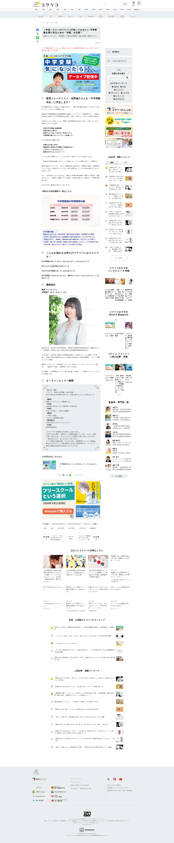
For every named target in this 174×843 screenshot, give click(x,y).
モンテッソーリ (119, 96)
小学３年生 (82, 528)
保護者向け (137, 9)
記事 (47, 22)
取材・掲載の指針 (127, 790)
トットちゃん (119, 90)
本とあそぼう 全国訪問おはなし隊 (81, 788)
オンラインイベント (74, 524)
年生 (86, 9)
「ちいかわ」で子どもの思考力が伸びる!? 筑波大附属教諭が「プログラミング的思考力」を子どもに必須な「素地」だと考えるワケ (57, 538)
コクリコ (119, 394)
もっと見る (119, 258)
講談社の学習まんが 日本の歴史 (80, 785)
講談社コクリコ (109, 380)
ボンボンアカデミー (76, 779)
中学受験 (46, 524)
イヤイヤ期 (126, 93)
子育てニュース (114, 93)
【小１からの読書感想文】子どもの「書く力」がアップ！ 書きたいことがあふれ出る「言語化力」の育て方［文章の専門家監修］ (84, 538)
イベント (86, 524)
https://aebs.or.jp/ (87, 824)
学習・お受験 (54, 22)
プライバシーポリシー (124, 788)
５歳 (45, 528)
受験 (95, 524)
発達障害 (116, 87)
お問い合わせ (110, 785)
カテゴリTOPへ (71, 538)
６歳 (52, 528)
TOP (43, 22)
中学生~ (129, 9)
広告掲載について (111, 788)
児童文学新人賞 (119, 99)
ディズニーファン (76, 782)
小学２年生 (71, 528)
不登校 (124, 87)
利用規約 (118, 785)
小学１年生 (61, 528)
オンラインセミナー (58, 524)
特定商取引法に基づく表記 (114, 790)
